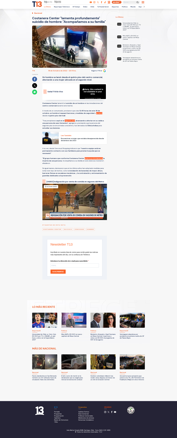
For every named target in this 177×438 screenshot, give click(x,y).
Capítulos (57, 418)
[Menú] (143, 2)
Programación (59, 416)
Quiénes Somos (83, 412)
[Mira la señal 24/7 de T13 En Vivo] (116, 2)
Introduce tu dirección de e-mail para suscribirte (69, 261)
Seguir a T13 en (96, 71)
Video (85, 7)
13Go (56, 422)
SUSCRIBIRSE (58, 272)
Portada (57, 412)
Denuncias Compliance (86, 420)
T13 (33, 71)
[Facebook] (112, 412)
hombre (90, 229)
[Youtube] (115, 412)
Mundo (133, 7)
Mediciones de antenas (86, 418)
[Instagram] (105, 412)
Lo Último (47, 7)
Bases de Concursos (61, 420)
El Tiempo (76, 7)
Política (124, 7)
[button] (144, 7)
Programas (58, 414)
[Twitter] (108, 412)
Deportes (115, 7)
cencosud (79, 229)
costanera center (52, 229)
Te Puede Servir (103, 7)
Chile (92, 7)
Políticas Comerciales (85, 416)
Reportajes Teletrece (62, 7)
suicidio (68, 229)
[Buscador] (137, 2)
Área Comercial (83, 414)
